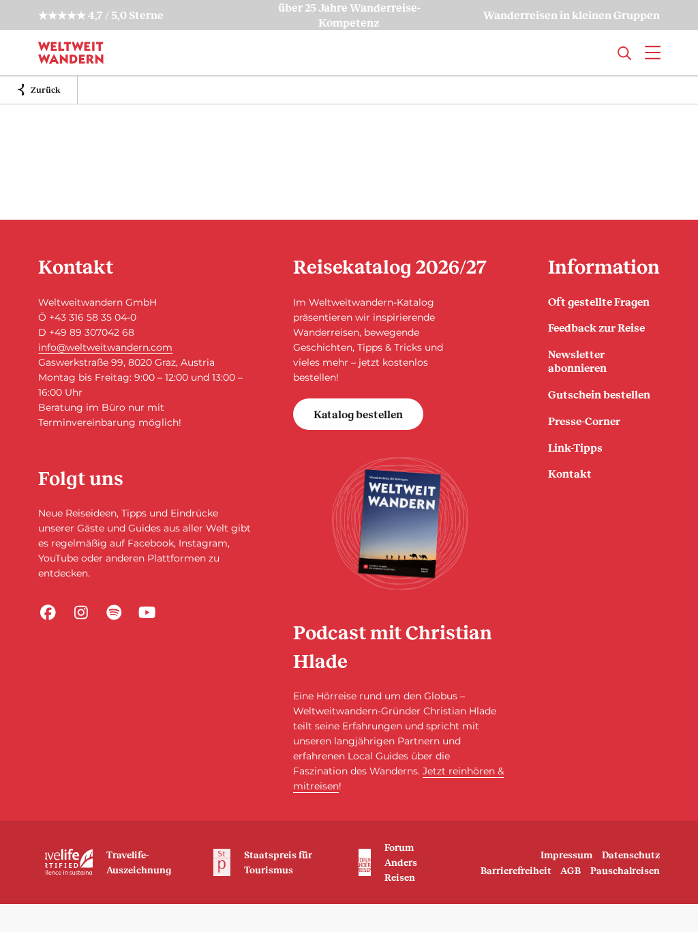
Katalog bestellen (358, 413)
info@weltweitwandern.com (105, 347)
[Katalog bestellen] (400, 523)
